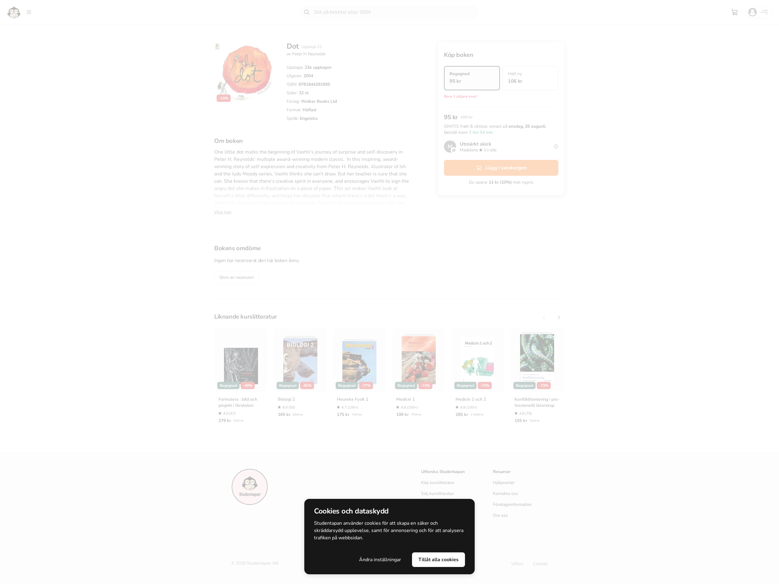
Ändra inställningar (380, 559)
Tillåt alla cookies (438, 559)
